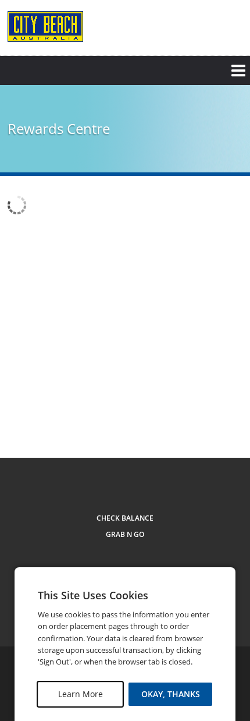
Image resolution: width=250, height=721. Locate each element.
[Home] (45, 26)
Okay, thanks (170, 693)
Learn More (80, 693)
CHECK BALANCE (125, 518)
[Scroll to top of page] (227, 414)
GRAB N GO (125, 534)
